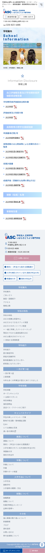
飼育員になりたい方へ (12, 363)
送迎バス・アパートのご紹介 (14, 407)
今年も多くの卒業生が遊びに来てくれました (20, 380)
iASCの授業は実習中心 (12, 319)
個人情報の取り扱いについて (14, 518)
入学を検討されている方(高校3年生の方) (19, 448)
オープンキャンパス (13, 551)
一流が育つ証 (8, 373)
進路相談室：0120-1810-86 (18, 251)
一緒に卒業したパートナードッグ (18, 329)
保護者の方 (10, 278)
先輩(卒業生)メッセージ (12, 505)
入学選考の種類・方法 (12, 488)
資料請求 (35, 551)
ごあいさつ (7, 295)
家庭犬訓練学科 (9, 356)
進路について (8, 440)
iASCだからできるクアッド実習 (15, 322)
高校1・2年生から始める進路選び (19, 266)
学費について (8, 464)
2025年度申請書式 (12, 137)
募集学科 (6, 484)
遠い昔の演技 (8, 431)
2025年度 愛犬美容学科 (14, 151)
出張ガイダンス (11, 397)
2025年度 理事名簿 (12, 201)
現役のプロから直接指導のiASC (15, 333)
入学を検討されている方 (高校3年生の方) (22, 272)
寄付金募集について (11, 535)
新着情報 (6, 521)
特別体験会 (7, 400)
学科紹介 (6, 349)
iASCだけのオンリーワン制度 (14, 326)
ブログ (6, 525)
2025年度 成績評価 (12, 185)
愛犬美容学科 (8, 353)
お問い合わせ (8, 532)
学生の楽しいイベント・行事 (14, 417)
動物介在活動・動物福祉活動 (14, 420)
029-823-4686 (13, 24)
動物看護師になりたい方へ (13, 360)
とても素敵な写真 (10, 427)
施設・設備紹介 (9, 298)
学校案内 (6, 291)
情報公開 (6, 305)
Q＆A (5, 424)
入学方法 (6, 481)
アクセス (6, 302)
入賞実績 (6, 376)
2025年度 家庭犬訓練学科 (15, 157)
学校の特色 (7, 315)
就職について (8, 501)
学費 (5, 468)
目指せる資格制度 (12, 340)
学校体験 (6, 390)
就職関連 (6, 498)
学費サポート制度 (10, 471)
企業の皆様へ (8, 508)
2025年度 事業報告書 (13, 218)
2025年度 (9, 106)
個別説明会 (7, 404)
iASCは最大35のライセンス (14, 336)
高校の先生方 (26, 278)
